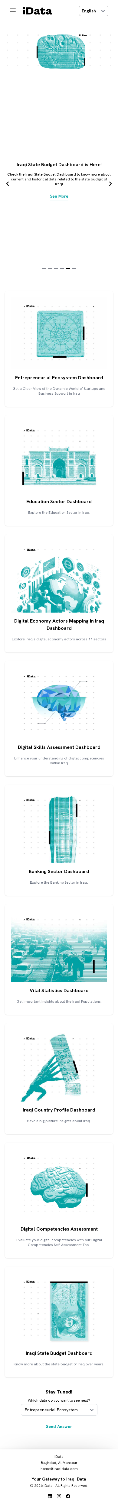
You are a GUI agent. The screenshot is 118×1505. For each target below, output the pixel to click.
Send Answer (59, 1426)
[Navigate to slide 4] (62, 268)
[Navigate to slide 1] (44, 268)
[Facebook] (68, 1496)
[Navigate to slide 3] (56, 268)
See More (59, 196)
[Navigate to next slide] (110, 183)
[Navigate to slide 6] (74, 268)
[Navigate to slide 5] (68, 268)
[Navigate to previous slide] (7, 183)
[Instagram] (59, 1496)
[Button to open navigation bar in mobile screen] (13, 11)
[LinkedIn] (50, 1496)
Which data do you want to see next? (59, 1400)
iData (48, 1485)
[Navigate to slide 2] (50, 268)
